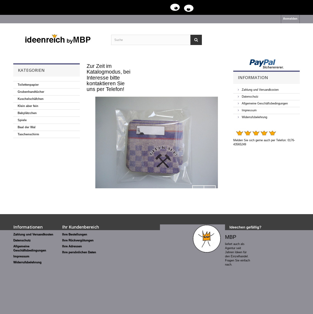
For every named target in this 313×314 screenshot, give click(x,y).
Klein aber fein (28, 106)
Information (253, 77)
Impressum (249, 110)
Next (210, 191)
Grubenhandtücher (31, 91)
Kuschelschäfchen (31, 99)
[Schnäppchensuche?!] (147, 7)
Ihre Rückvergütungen (77, 240)
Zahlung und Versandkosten (260, 89)
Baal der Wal (27, 127)
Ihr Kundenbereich (80, 227)
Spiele (22, 120)
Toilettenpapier (28, 84)
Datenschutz (249, 96)
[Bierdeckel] (156, 142)
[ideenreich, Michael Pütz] (58, 39)
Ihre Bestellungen (74, 234)
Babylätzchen (27, 113)
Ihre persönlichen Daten (79, 252)
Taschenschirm (28, 134)
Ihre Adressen (72, 246)
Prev (198, 191)
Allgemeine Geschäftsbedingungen (264, 103)
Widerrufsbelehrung (254, 117)
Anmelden (290, 18)
